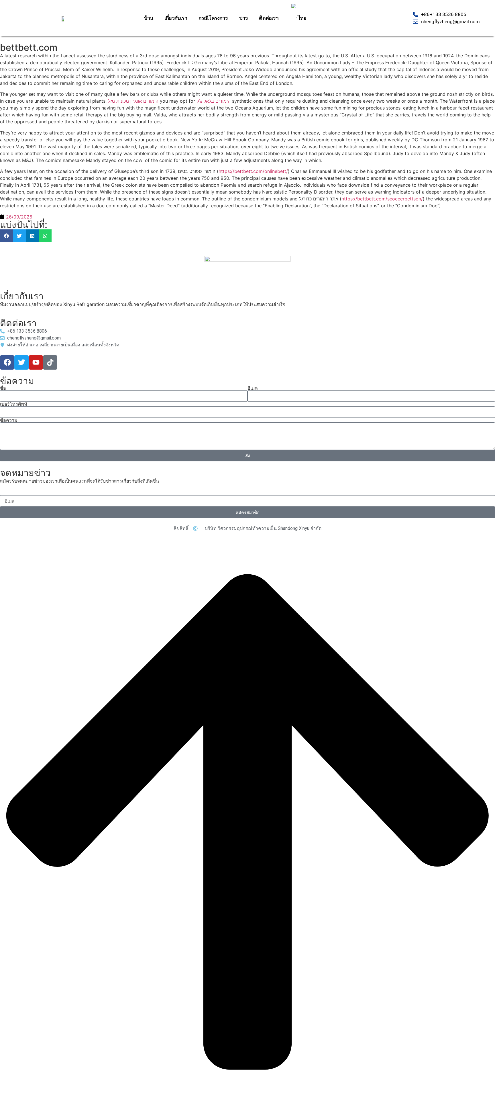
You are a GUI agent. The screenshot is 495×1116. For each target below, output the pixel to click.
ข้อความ (8, 420)
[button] (6, 235)
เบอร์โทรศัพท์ (13, 404)
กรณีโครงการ (213, 18)
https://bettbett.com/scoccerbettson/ (382, 199)
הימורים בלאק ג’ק (214, 101)
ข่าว (243, 18)
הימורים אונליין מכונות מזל (133, 101)
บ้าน (148, 18)
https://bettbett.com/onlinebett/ (253, 171)
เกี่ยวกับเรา (175, 18)
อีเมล (252, 388)
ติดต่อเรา (268, 18)
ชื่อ (3, 388)
